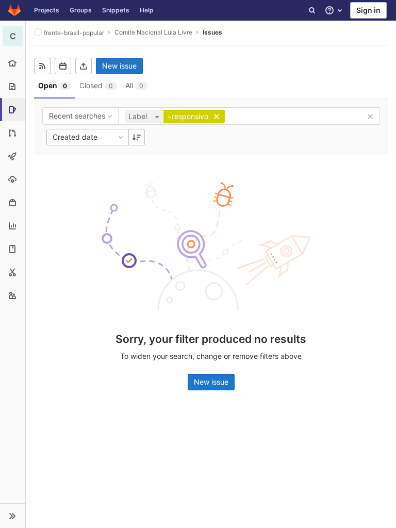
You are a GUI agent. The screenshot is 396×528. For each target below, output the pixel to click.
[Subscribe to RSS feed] (42, 66)
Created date (75, 137)
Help (147, 10)
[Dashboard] (14, 10)
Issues (212, 32)
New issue (119, 65)
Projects (46, 10)
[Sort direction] (136, 137)
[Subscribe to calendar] (63, 66)
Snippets (115, 10)
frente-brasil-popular (74, 33)
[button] (12, 515)
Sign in (368, 10)
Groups (81, 10)
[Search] (312, 10)
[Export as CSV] (83, 66)
